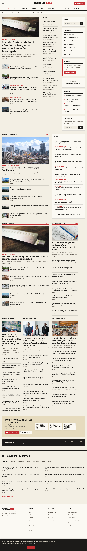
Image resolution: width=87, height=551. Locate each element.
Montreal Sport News (69, 54)
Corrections (71, 525)
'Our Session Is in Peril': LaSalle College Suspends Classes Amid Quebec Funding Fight (68, 148)
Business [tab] (13, 461)
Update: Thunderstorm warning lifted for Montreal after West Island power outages (68, 202)
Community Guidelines (73, 520)
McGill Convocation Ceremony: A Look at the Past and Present (73, 96)
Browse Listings (52, 512)
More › (47, 134)
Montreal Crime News (69, 41)
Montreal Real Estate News (70, 51)
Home (8, 8)
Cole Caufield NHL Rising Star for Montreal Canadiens (73, 100)
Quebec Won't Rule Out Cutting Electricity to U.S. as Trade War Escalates (68, 162)
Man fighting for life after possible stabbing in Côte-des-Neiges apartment (68, 208)
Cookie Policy (71, 523)
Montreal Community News (71, 37)
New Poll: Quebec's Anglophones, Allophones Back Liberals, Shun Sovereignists (68, 188)
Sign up (80, 127)
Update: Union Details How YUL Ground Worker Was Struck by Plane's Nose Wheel (68, 142)
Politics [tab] (5, 461)
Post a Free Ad (51, 515)
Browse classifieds (70, 72)
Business (24, 8)
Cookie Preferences (72, 528)
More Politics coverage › (9, 496)
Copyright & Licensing (73, 512)
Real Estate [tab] (36, 461)
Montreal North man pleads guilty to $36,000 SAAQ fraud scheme (68, 155)
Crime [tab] (28, 461)
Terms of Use (71, 515)
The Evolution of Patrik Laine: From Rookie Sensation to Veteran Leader (72, 105)
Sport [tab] (43, 461)
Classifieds (76, 8)
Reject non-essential (8, 548)
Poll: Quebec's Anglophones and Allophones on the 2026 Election (68, 182)
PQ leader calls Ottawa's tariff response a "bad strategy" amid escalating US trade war (20, 468)
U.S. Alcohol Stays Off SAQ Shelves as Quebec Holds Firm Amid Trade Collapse (68, 195)
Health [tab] (50, 461)
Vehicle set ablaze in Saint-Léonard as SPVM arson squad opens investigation (68, 175)
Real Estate (51, 8)
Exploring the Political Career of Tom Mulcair (73, 110)
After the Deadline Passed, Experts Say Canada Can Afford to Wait (64, 489)
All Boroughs (51, 517)
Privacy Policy (71, 517)
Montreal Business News (70, 34)
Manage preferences (21, 548)
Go (81, 23)
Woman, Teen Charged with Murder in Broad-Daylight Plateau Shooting (69, 168)
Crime (42, 8)
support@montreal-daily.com (79, 536)
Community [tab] (21, 461)
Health (67, 8)
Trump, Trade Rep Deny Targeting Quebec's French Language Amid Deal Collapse (20, 490)
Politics (16, 8)
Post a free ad (79, 3)
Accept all (31, 548)
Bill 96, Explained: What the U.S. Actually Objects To (60, 482)
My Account (51, 520)
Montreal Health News (69, 44)
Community (34, 8)
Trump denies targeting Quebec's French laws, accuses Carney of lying (64, 468)
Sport (59, 8)
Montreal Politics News (69, 47)
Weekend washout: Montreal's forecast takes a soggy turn (68, 215)
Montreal (43, 3)
